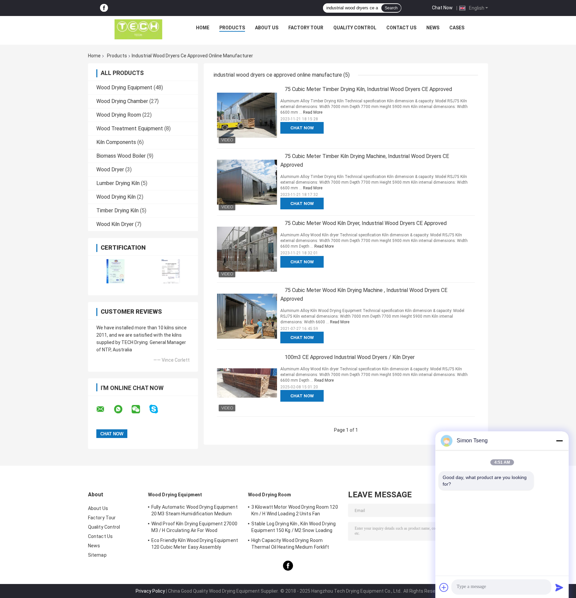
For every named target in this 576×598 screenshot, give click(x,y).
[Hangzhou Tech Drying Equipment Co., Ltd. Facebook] (104, 8)
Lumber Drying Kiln (118, 183)
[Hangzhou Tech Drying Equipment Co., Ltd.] (138, 29)
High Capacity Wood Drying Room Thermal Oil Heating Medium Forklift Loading (290, 545)
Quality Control (354, 27)
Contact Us (401, 27)
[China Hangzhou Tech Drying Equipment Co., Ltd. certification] (115, 271)
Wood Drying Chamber (122, 101)
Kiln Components (116, 142)
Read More (312, 112)
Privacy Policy (150, 591)
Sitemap (97, 555)
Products (232, 27)
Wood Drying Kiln (116, 197)
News (432, 27)
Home (202, 27)
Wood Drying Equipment (124, 87)
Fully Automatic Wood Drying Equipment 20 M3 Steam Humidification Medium (194, 510)
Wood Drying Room (118, 115)
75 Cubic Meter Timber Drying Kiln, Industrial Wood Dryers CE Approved (368, 89)
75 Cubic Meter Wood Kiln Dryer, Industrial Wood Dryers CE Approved (366, 223)
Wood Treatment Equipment (129, 128)
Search (391, 8)
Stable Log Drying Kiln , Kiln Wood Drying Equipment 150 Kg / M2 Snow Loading (293, 527)
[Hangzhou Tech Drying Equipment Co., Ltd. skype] (157, 409)
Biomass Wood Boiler (121, 156)
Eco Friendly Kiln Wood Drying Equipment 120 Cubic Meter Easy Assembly (194, 544)
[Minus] (559, 441)
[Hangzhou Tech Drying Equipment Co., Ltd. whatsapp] (122, 409)
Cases (456, 27)
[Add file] (444, 587)
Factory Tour (305, 27)
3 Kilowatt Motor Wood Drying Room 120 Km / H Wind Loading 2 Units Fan (294, 510)
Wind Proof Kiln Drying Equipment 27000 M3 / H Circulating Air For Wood (194, 527)
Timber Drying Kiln (117, 210)
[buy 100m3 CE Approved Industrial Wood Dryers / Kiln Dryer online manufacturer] (247, 383)
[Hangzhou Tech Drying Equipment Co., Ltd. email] (104, 409)
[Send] (559, 587)
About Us (266, 27)
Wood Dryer (110, 169)
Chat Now (442, 7)
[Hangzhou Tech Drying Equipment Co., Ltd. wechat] (140, 409)
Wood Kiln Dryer (115, 224)
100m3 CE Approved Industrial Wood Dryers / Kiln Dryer (350, 357)
